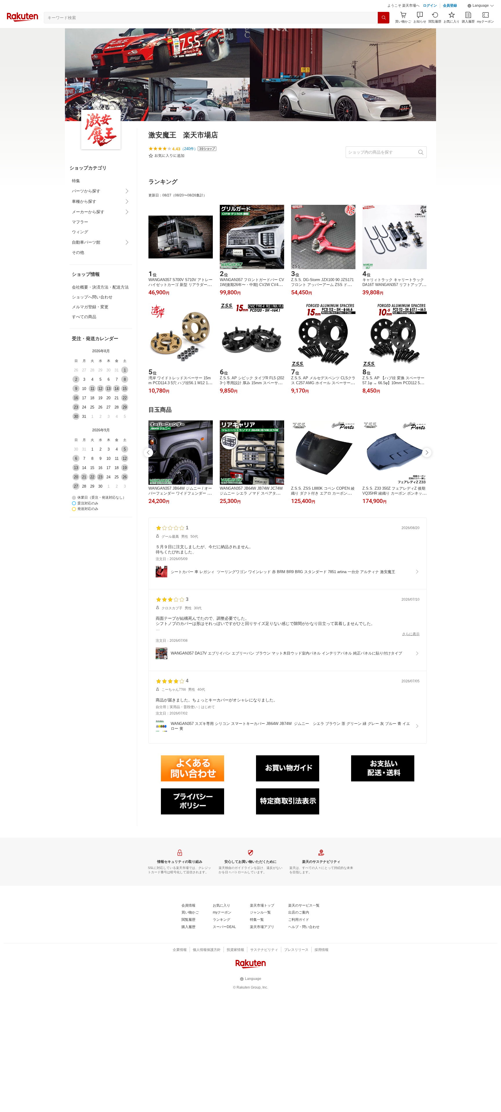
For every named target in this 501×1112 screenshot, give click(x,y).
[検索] (383, 17)
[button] (480, 5)
